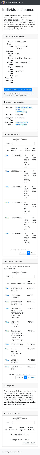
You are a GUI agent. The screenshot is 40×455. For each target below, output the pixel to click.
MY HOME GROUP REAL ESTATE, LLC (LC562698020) (24, 110)
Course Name (16, 284)
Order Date (30, 429)
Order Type (22, 429)
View (7, 155)
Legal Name (26, 150)
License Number (14, 150)
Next (33, 377)
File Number (12, 429)
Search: (9, 143)
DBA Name (34, 150)
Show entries (19, 140)
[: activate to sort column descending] (7, 149)
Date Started (29, 283)
